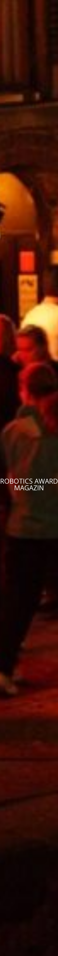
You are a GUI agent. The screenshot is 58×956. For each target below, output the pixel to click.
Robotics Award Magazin (29, 484)
